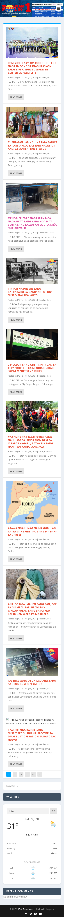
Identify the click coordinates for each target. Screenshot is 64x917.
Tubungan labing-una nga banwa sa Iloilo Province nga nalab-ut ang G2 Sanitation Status (32, 146)
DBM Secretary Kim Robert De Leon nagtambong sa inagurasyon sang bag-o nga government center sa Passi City (32, 67)
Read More (16, 97)
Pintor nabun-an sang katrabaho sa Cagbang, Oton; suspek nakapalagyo (30, 292)
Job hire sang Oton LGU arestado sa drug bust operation (32, 682)
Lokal (49, 77)
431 (33, 774)
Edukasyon (43, 232)
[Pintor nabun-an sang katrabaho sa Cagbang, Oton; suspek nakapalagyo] (32, 271)
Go (53, 811)
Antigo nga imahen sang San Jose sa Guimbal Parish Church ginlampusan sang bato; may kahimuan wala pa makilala (32, 609)
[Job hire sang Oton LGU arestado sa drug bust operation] (32, 662)
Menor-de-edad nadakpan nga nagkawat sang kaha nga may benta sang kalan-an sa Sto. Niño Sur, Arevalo (32, 223)
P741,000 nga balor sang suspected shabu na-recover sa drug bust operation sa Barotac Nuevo (32, 734)
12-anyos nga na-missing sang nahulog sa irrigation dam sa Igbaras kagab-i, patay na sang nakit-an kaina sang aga (30, 441)
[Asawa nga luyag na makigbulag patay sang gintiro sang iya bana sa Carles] (32, 502)
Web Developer (26, 909)
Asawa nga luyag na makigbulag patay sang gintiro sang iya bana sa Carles (32, 532)
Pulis (49, 688)
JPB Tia (20, 77)
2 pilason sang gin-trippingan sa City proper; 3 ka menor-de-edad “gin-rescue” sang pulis (32, 368)
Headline (42, 77)
